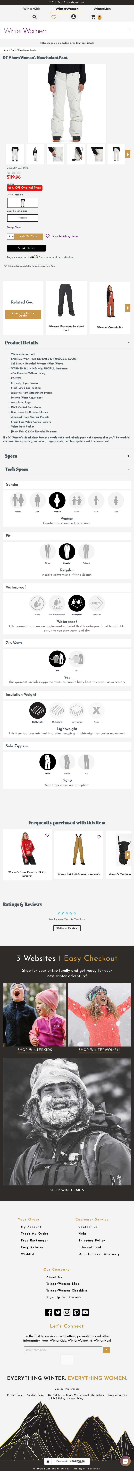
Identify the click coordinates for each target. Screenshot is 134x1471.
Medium (23, 218)
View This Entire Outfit (23, 314)
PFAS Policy (58, 1398)
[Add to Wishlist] (47, 237)
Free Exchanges (34, 1240)
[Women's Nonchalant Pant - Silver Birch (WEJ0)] (15, 153)
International (89, 1247)
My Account (31, 1227)
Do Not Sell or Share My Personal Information (76, 1395)
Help (82, 1233)
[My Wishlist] (54, 17)
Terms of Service (117, 1395)
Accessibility (76, 1398)
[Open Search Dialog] (34, 17)
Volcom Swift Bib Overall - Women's (78, 874)
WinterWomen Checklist (67, 1290)
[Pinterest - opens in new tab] (76, 1313)
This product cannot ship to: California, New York (31, 266)
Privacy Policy (15, 1395)
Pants (13, 50)
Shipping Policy (91, 1240)
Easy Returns (32, 1247)
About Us (54, 1277)
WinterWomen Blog (63, 1283)
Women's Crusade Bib (110, 327)
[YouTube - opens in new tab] (85, 1313)
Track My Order (35, 1233)
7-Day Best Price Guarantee (67, 2)
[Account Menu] (73, 17)
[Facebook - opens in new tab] (48, 1313)
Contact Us (88, 1227)
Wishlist (28, 1254)
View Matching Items (65, 236)
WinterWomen (67, 9)
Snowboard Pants (26, 50)
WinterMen (102, 9)
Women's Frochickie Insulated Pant (66, 328)
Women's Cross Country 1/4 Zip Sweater (27, 874)
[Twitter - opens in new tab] (57, 1313)
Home (5, 50)
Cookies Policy (35, 1395)
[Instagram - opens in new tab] (67, 1313)
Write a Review (67, 928)
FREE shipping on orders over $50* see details (67, 43)
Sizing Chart (14, 227)
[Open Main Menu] (112, 30)
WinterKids (31, 9)
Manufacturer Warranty (99, 1254)
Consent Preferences (67, 1389)
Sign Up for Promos (63, 1297)
